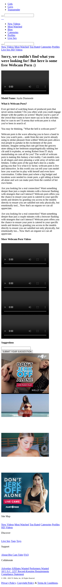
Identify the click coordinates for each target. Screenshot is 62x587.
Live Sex (12, 38)
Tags (13, 541)
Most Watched (15, 26)
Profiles (11, 35)
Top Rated (35, 46)
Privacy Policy (8, 583)
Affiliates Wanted (20, 568)
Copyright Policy (25, 583)
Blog (10, 29)
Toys (18, 541)
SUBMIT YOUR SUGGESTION (17, 351)
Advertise (6, 568)
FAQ (26, 554)
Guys (10, 6)
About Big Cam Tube (12, 554)
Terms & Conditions (47, 583)
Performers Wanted (39, 568)
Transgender (14, 9)
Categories (13, 32)
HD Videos (16, 49)
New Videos (14, 23)
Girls (10, 4)
